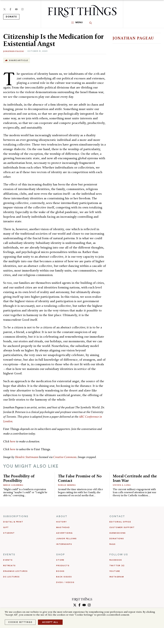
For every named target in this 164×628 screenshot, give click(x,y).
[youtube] (16, 9)
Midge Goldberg (13, 485)
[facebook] (10, 9)
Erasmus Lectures (15, 571)
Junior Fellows (66, 539)
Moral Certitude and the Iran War (135, 478)
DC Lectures (11, 577)
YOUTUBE (114, 571)
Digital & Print (13, 522)
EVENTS (9, 554)
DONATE (11, 17)
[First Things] (82, 11)
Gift (6, 527)
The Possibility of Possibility (19, 478)
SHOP (60, 554)
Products (62, 566)
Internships (64, 544)
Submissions (117, 533)
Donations (116, 539)
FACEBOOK (115, 560)
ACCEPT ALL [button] (50, 622)
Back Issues (64, 577)
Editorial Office (120, 522)
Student (9, 533)
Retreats (9, 566)
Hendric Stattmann (26, 457)
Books (60, 571)
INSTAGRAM (116, 577)
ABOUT (61, 516)
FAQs (112, 544)
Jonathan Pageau (13, 51)
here (12, 441)
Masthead (63, 527)
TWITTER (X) (117, 566)
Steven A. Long (122, 485)
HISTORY (61, 522)
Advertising (64, 533)
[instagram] (22, 9)
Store (60, 560)
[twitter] (4, 9)
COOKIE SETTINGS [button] (20, 622)
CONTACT (117, 516)
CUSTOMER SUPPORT (122, 527)
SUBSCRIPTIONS (15, 516)
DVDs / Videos (65, 582)
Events (8, 560)
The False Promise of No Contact (80, 478)
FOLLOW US (118, 554)
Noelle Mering (67, 485)
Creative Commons (64, 457)
